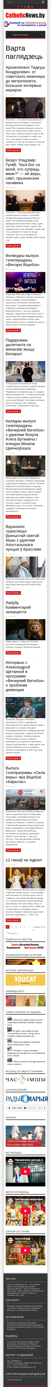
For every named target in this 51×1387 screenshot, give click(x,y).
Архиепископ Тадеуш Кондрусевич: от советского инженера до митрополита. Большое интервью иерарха (25, 78)
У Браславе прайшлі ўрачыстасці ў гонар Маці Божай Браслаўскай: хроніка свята (25, 1022)
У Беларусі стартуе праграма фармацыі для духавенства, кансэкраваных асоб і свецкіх (26, 1053)
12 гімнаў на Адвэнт (24, 860)
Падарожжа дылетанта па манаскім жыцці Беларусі (20, 347)
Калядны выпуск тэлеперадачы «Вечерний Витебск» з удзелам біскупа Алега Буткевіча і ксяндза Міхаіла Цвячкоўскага (25, 434)
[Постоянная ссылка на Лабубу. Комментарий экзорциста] (25, 640)
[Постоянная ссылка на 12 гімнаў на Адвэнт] (25, 888)
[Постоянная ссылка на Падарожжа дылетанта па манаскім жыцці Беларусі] (25, 381)
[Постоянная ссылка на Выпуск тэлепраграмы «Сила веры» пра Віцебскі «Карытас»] (25, 809)
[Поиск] (43, 2)
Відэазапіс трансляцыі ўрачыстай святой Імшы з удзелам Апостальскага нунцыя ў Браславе (23, 537)
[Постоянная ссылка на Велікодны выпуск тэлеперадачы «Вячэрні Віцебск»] (25, 292)
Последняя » (12, 933)
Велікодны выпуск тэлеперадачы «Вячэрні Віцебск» (23, 260)
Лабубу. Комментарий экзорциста (18, 607)
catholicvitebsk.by (14, 1380)
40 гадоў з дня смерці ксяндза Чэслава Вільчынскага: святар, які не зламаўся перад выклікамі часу (23, 1033)
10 (34, 930)
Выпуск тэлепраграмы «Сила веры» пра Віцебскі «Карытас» (25, 775)
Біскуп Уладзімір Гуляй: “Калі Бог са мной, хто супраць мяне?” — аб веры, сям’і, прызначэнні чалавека (23, 171)
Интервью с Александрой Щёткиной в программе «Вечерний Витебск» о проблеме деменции (25, 676)
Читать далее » (13, 150)
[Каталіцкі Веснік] (25, 16)
